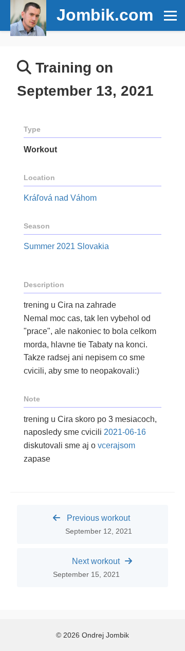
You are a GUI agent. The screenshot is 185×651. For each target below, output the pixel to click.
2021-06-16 (125, 432)
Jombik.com (105, 15)
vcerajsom (116, 445)
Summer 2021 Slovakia (66, 246)
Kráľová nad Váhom (60, 197)
